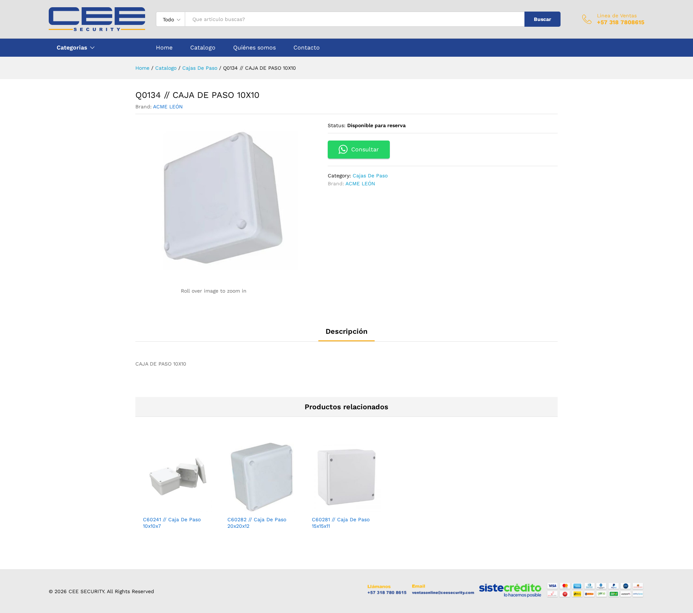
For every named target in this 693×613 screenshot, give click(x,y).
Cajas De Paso (370, 175)
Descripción (346, 331)
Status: (336, 125)
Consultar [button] (365, 149)
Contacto (306, 48)
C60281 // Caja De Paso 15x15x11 (341, 523)
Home (164, 48)
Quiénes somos (254, 48)
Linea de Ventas (617, 15)
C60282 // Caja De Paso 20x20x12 (256, 523)
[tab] (346, 334)
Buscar (542, 19)
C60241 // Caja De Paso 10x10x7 (172, 523)
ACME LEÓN (168, 106)
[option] (177, 492)
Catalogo (202, 48)
